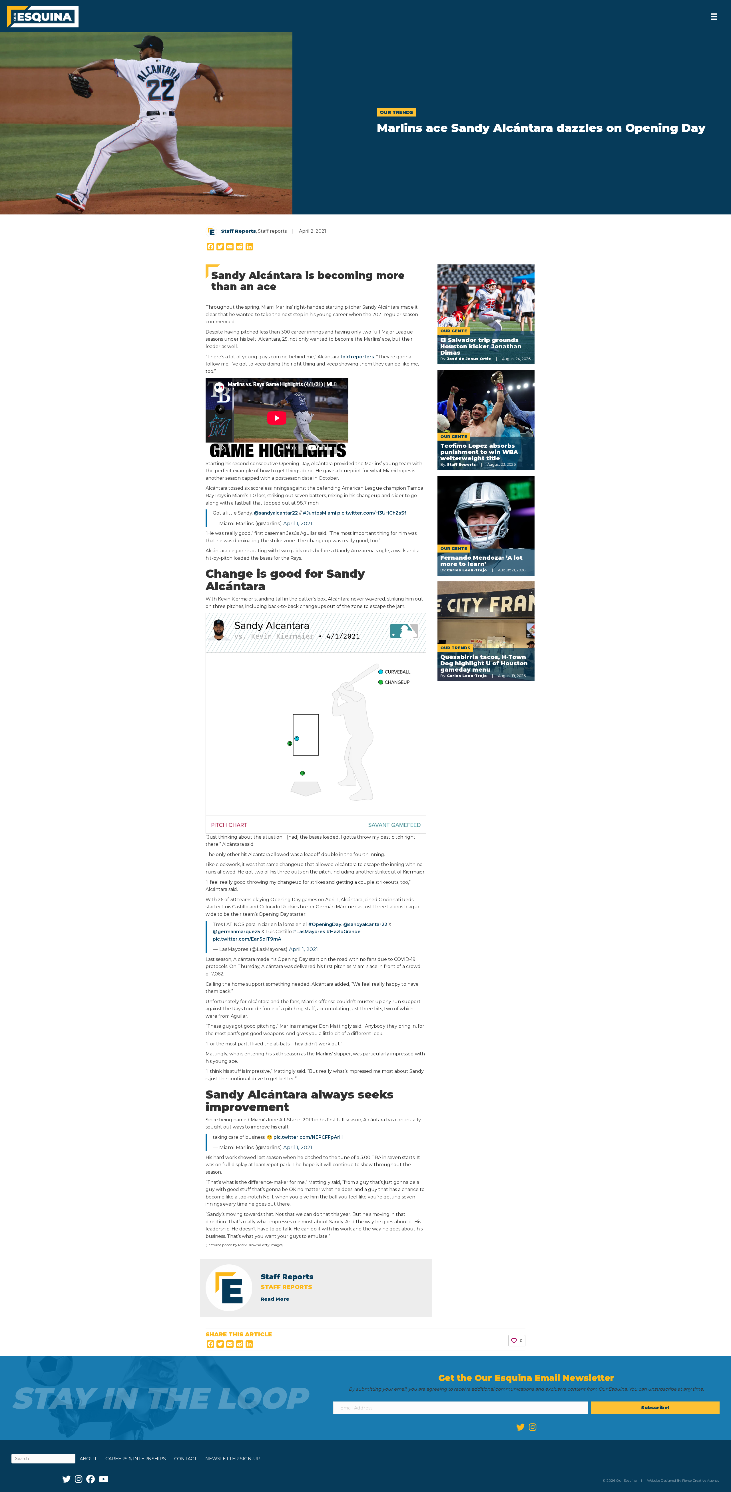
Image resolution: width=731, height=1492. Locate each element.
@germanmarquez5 (236, 931)
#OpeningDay (324, 924)
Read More (275, 1299)
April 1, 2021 (297, 523)
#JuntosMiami (319, 513)
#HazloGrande (343, 931)
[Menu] (714, 16)
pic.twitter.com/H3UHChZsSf (371, 513)
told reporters (357, 357)
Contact (185, 1458)
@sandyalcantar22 (276, 513)
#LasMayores (309, 931)
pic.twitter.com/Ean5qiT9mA (247, 939)
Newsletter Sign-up (232, 1458)
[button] (655, 1407)
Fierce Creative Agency (701, 1480)
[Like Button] (514, 1340)
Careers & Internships (135, 1458)
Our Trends (396, 112)
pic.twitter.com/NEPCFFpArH (308, 1137)
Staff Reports (238, 231)
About (88, 1458)
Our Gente (453, 331)
